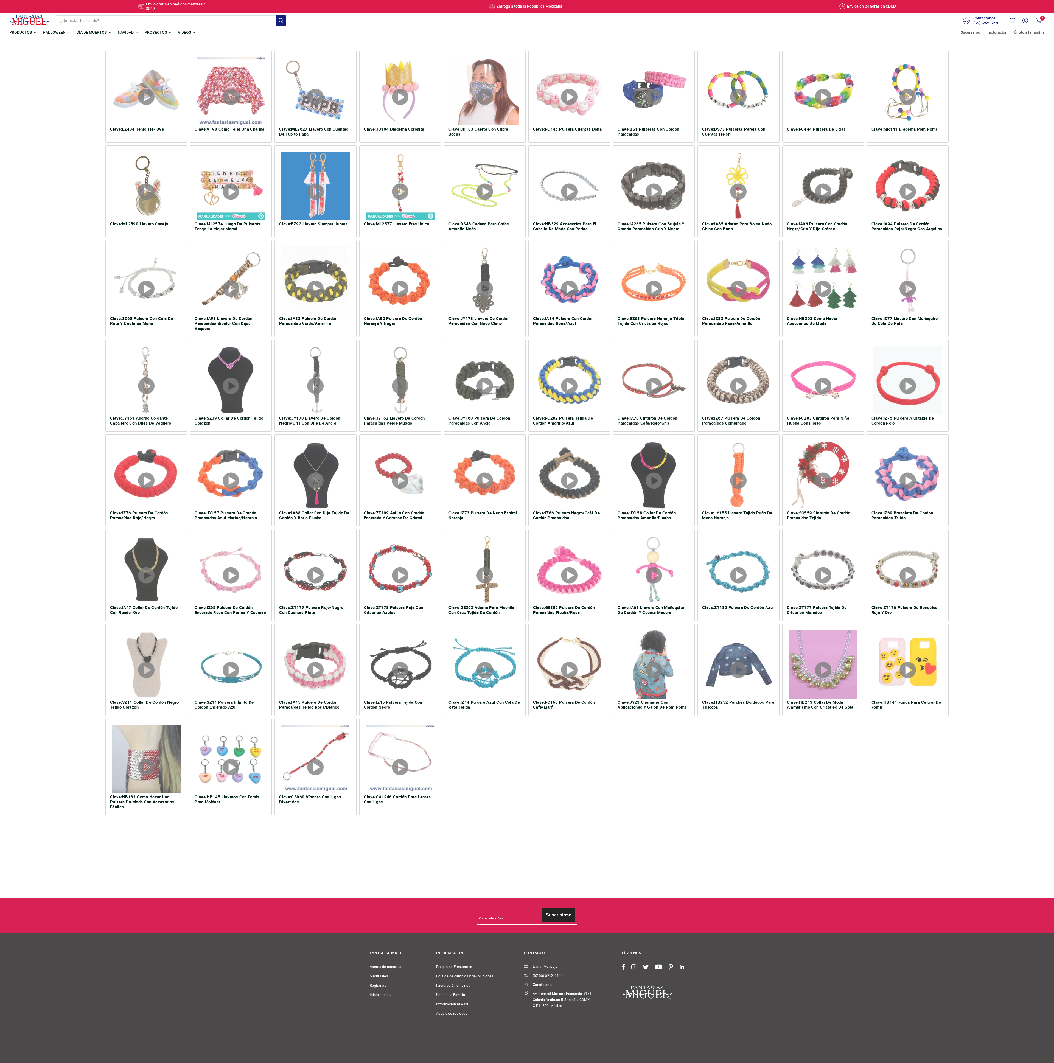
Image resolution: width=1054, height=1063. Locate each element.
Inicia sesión (380, 994)
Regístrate (378, 985)
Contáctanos (543, 984)
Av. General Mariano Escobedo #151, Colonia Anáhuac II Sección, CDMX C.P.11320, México (562, 999)
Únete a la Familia (450, 994)
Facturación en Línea (453, 985)
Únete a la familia (1029, 32)
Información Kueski (452, 1004)
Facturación (996, 32)
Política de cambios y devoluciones (465, 976)
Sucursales (970, 32)
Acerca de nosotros (386, 966)
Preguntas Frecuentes (454, 966)
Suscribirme (558, 915)
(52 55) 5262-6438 (547, 975)
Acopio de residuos (451, 1013)
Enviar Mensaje (545, 966)
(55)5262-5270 (986, 23)
